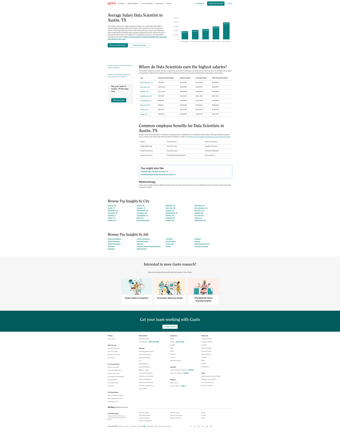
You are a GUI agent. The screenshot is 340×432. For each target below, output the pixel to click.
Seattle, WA (144, 91)
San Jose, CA (144, 87)
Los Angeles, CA (145, 100)
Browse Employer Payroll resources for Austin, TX (158, 174)
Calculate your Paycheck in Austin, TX (154, 171)
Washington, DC (146, 96)
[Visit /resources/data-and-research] (136, 292)
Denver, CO (144, 109)
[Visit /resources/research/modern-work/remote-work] (203, 292)
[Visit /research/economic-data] (170, 292)
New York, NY (145, 105)
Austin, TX (143, 114)
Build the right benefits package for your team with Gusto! (209, 137)
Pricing (168, 3)
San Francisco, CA (146, 82)
